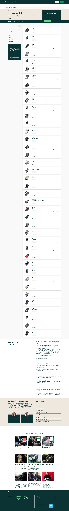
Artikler (26, 21)
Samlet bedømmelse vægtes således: (41, 412)
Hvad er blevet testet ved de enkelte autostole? (42, 421)
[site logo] (8, 1)
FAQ (49, 496)
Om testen (15, 21)
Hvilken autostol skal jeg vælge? (40, 417)
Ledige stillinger (39, 497)
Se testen (9, 21)
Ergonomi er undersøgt (39, 408)
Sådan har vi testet (20, 21)
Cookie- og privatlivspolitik (52, 497)
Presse (38, 498)
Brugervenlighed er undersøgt (40, 406)
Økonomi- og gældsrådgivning (40, 504)
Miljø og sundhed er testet (39, 410)
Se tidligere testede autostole (14, 57)
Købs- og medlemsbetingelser (53, 498)
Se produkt (33, 32)
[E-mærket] (51, 506)
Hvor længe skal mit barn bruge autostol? (42, 419)
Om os (37, 496)
